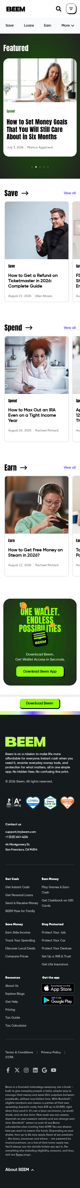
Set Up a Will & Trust (56, 956)
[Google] (44, 1070)
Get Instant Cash (17, 887)
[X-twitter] (17, 1070)
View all (70, 193)
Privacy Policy (51, 1052)
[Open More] (72, 25)
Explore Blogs (14, 993)
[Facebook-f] (8, 1070)
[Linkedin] (35, 1070)
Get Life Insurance (55, 964)
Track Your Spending (20, 940)
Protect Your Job (54, 932)
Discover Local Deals (20, 948)
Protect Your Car (54, 940)
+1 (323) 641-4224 (16, 837)
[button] (58, 9)
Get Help (11, 1001)
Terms (19, 1155)
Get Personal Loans (19, 895)
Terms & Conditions (19, 1052)
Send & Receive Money (21, 903)
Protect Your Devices (56, 948)
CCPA (9, 1057)
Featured (15, 48)
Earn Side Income (17, 932)
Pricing (10, 1009)
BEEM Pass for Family (20, 911)
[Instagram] (26, 1070)
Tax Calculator (15, 1025)
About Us (11, 985)
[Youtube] (53, 1070)
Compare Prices (16, 956)
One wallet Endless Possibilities (40, 620)
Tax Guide (12, 1017)
